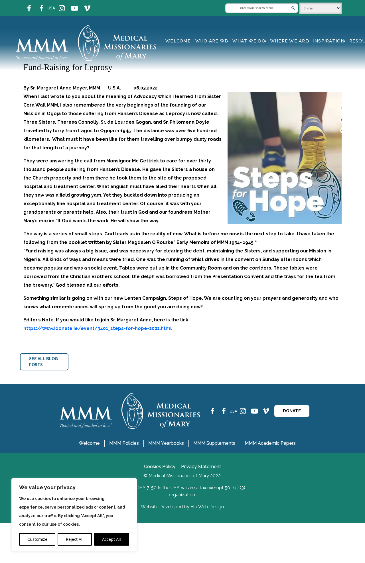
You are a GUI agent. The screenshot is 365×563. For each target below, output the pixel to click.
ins (58, 4)
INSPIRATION (329, 41)
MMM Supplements (214, 443)
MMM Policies (124, 443)
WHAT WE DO (248, 41)
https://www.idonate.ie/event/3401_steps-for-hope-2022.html (97, 328)
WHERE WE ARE (289, 41)
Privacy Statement (201, 466)
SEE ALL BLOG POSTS (43, 361)
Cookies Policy (159, 466)
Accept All (111, 539)
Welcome (178, 41)
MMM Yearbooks (166, 443)
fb (25, 4)
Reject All (75, 539)
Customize (37, 539)
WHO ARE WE (211, 41)
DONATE (292, 410)
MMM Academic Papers (270, 443)
